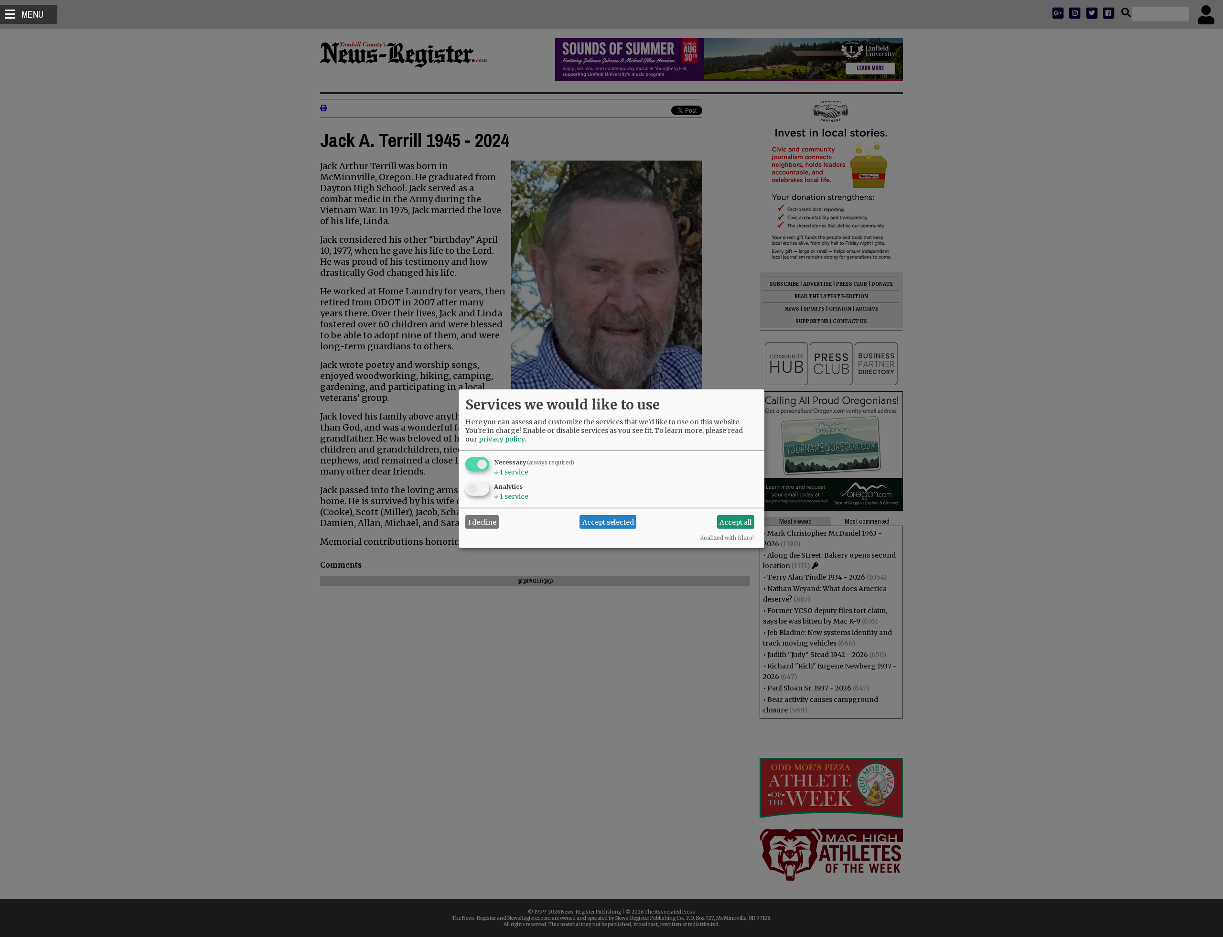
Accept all (735, 521)
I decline (482, 521)
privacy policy (502, 439)
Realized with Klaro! (727, 538)
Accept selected (608, 521)
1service (511, 472)
